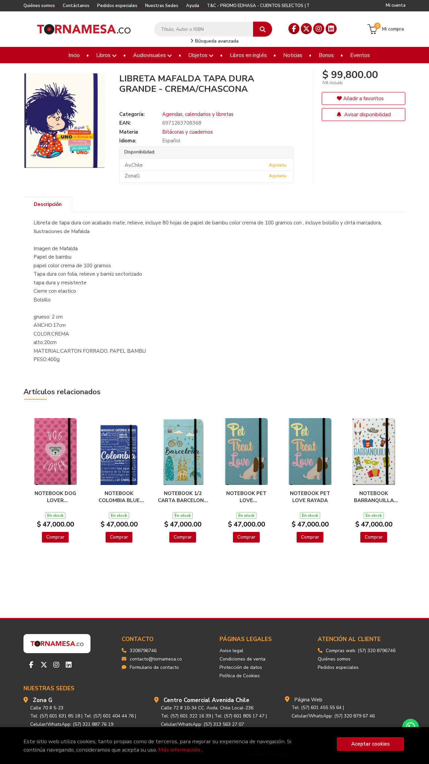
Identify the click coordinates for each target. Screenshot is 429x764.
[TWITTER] (306, 28)
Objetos (198, 55)
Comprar (55, 537)
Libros (104, 55)
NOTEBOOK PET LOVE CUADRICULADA (246, 496)
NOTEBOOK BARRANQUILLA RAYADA (374, 496)
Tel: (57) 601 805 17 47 (239, 716)
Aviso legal (231, 650)
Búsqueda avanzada (216, 41)
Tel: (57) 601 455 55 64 (317, 707)
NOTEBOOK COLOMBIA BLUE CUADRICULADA (119, 496)
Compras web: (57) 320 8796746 (360, 650)
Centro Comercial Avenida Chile (206, 700)
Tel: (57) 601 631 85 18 (55, 716)
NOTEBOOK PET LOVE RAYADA (310, 496)
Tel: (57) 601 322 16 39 (186, 716)
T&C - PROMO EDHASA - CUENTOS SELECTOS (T (258, 6)
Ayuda (192, 6)
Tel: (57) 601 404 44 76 (109, 716)
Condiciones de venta (242, 659)
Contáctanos (76, 6)
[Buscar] (262, 29)
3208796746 (143, 650)
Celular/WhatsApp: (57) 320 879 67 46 (333, 716)
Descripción (48, 204)
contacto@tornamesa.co (156, 659)
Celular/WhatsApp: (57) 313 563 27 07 (202, 724)
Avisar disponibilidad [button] (367, 114)
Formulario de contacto (154, 667)
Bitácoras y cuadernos (187, 132)
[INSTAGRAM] (318, 28)
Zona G (42, 700)
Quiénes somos (39, 6)
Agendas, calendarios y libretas (198, 114)
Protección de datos (241, 667)
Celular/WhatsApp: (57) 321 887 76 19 (71, 724)
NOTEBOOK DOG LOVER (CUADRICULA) (55, 496)
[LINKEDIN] (331, 28)
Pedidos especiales (117, 6)
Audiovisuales (150, 55)
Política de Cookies (240, 676)
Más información (179, 750)
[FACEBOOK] (294, 28)
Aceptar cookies (370, 744)
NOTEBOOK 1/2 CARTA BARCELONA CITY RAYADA (182, 496)
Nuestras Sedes (161, 6)
